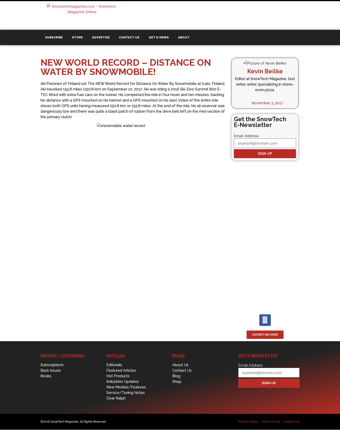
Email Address (246, 136)
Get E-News (159, 37)
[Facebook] (265, 320)
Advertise (101, 37)
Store (77, 37)
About (183, 37)
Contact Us (129, 37)
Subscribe (54, 37)
